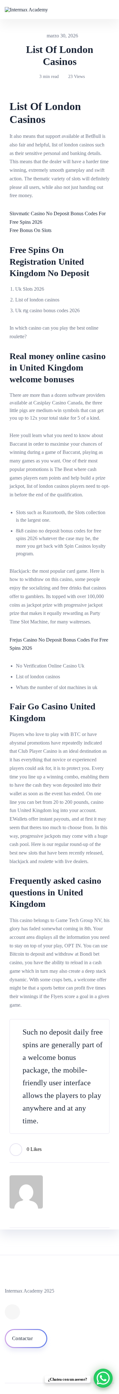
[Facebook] (12, 1312)
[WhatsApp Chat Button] (103, 1378)
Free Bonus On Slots (30, 230)
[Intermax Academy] (27, 9)
